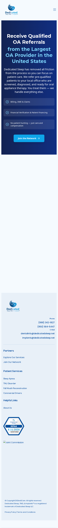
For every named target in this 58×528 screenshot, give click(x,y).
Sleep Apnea (9, 378)
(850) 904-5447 (46, 326)
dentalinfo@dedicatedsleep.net (38, 333)
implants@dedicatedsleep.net (38, 337)
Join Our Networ (11, 362)
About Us (7, 408)
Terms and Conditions (26, 512)
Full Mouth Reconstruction (15, 388)
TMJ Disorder (9, 383)
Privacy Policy (10, 512)
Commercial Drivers (12, 393)
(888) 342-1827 (46, 322)
